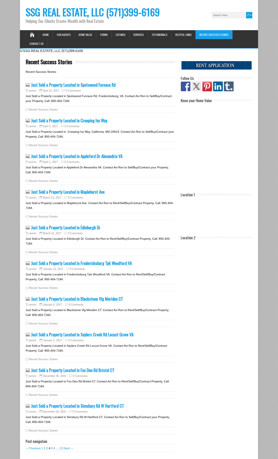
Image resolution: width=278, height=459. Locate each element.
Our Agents (64, 34)
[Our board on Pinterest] (207, 86)
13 (61, 448)
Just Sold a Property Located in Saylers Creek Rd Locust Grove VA (82, 334)
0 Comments (73, 90)
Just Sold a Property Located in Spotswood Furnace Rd (73, 85)
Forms (104, 34)
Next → (68, 448)
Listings (120, 34)
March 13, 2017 (52, 197)
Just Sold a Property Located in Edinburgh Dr (66, 227)
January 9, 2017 (52, 304)
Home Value (85, 34)
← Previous (33, 448)
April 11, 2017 (51, 90)
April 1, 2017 (50, 161)
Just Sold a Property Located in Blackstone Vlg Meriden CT (77, 299)
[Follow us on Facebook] (185, 86)
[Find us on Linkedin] (218, 86)
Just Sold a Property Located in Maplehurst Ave (68, 192)
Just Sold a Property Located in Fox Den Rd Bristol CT (72, 370)
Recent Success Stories (214, 34)
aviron (32, 90)
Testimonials (159, 34)
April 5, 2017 (50, 126)
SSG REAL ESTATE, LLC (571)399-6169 (93, 12)
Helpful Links (183, 34)
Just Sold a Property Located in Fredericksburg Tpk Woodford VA (81, 263)
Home (46, 34)
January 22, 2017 (53, 268)
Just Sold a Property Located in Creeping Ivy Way (69, 120)
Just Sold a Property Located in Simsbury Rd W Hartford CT (77, 406)
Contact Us (37, 43)
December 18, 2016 (54, 411)
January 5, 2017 (52, 340)
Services (138, 34)
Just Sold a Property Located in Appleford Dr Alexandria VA (77, 156)
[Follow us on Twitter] (196, 86)
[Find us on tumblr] (229, 86)
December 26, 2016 (54, 375)
